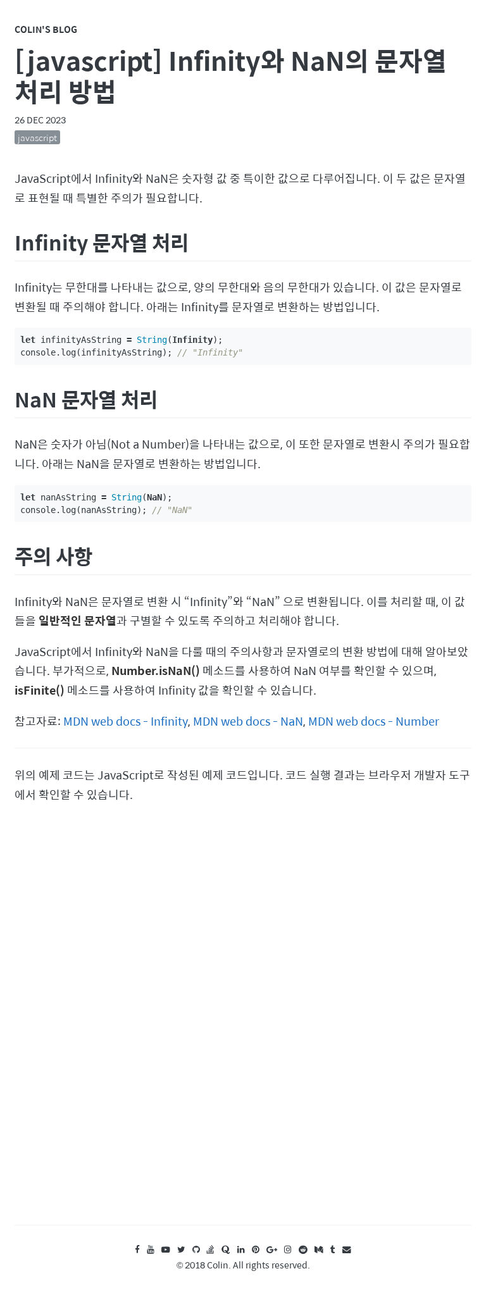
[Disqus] (243, 1026)
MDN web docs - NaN (248, 720)
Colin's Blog (46, 29)
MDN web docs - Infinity (125, 720)
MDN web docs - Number (373, 720)
